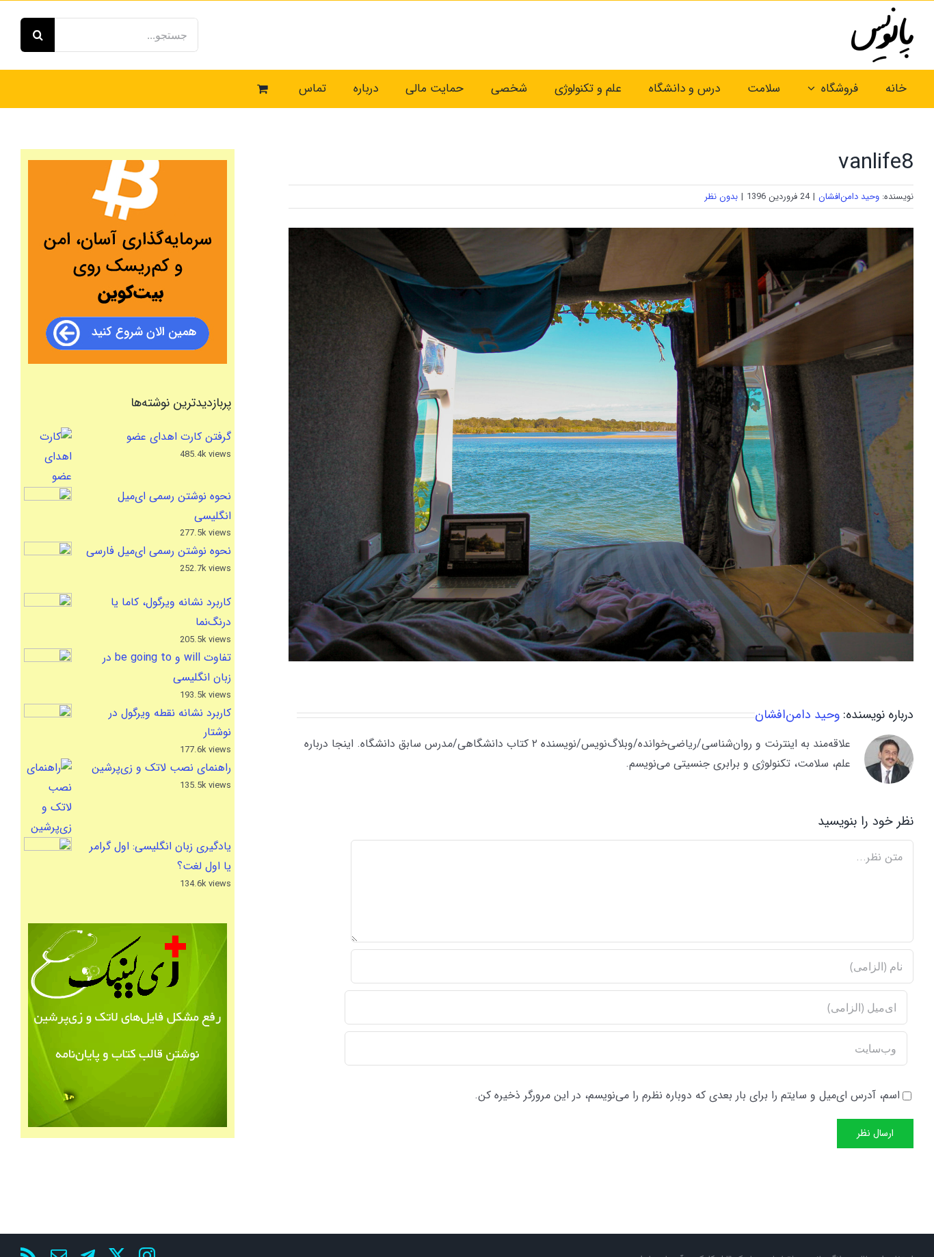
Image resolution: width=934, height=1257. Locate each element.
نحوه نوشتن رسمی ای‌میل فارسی (158, 550)
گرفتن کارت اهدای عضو (178, 436)
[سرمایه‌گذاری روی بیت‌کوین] (127, 262)
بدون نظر (721, 196)
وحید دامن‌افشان (848, 196)
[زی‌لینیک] (127, 1025)
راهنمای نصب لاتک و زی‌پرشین (161, 767)
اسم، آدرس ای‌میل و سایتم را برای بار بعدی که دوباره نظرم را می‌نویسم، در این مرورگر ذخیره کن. (687, 1095)
